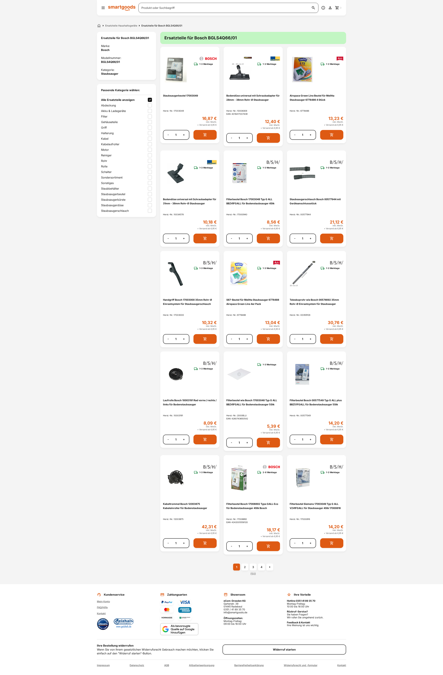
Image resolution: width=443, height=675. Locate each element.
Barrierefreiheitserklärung (249, 665)
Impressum (103, 665)
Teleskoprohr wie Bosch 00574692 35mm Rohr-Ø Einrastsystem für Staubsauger (314, 301)
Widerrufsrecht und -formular (300, 665)
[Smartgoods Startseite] (122, 7)
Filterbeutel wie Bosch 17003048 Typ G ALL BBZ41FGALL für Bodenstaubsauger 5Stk (251, 402)
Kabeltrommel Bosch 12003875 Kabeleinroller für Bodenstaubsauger (185, 505)
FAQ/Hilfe (102, 607)
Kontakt (101, 613)
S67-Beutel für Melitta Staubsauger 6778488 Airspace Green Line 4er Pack (252, 301)
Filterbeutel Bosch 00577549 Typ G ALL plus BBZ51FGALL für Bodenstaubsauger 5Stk (316, 402)
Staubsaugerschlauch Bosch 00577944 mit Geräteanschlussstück (315, 201)
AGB (166, 665)
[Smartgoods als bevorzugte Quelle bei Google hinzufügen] (179, 629)
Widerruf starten (284, 649)
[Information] (323, 8)
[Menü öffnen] (103, 8)
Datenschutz (137, 665)
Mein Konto (103, 601)
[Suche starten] (313, 8)
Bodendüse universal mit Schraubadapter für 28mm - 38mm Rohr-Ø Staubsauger (253, 97)
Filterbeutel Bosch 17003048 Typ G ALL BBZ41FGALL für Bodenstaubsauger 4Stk (250, 201)
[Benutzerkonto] (330, 8)
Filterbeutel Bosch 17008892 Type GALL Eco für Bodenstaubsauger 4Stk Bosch (252, 505)
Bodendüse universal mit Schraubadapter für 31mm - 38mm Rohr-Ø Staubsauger (189, 201)
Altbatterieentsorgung (201, 665)
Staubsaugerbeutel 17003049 (180, 95)
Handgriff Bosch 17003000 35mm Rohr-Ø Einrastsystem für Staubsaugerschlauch (187, 301)
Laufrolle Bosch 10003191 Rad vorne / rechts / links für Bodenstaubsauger (189, 402)
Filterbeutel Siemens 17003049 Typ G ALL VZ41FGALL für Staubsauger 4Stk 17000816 (315, 505)
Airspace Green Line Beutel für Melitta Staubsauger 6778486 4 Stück (312, 97)
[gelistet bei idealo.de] (103, 624)
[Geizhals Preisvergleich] (123, 624)
